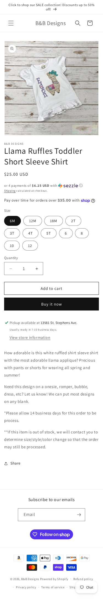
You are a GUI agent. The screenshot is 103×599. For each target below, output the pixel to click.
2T (73, 220)
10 (12, 245)
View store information (30, 337)
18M (53, 220)
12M (32, 220)
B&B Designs (30, 579)
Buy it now (51, 304)
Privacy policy (26, 587)
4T (30, 233)
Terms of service (52, 587)
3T (12, 233)
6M (12, 220)
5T (48, 233)
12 (30, 245)
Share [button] (15, 463)
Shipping (10, 191)
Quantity (11, 257)
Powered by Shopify (54, 579)
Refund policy (83, 579)
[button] (11, 23)
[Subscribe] (79, 514)
